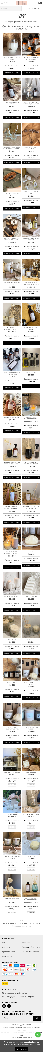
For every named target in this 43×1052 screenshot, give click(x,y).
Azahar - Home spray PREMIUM (31, 239)
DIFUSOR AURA (31, 639)
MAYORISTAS (7, 956)
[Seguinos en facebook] (9, 1006)
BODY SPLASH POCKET (12, 417)
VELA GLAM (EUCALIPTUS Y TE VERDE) (12, 728)
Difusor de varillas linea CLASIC (31, 58)
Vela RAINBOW (31, 596)
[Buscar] (18, 8)
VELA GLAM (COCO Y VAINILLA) (31, 683)
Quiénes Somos (8, 952)
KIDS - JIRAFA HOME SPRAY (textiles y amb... (31, 192)
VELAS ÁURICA (12, 682)
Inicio (4, 943)
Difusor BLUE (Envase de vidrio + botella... (31, 418)
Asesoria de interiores (30, 952)
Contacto (6, 947)
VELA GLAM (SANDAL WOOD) (31, 728)
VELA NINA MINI (31, 856)
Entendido (21, 1049)
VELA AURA (12, 639)
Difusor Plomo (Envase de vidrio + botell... (31, 283)
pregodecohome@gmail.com (17, 993)
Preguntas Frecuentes (31, 947)
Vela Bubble (31, 772)
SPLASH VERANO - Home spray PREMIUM (12, 507)
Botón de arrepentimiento (22, 1037)
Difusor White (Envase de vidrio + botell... (11, 328)
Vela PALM (31, 551)
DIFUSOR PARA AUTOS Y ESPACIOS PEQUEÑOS (11, 148)
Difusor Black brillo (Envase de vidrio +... (31, 463)
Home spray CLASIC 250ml (11, 103)
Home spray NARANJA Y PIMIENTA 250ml (12, 373)
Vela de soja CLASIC (12, 772)
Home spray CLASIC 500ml (31, 328)
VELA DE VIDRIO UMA (11, 856)
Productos (26, 943)
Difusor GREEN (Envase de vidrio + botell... (31, 899)
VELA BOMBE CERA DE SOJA (12, 58)
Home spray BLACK (31, 372)
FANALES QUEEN (12, 814)
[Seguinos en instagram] (4, 1006)
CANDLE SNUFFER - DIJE (12, 194)
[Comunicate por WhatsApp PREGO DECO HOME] (38, 1034)
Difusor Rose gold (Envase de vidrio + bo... (12, 239)
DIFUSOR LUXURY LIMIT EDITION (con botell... (31, 507)
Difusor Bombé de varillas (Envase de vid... (31, 103)
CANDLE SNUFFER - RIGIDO (31, 148)
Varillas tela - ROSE (31, 814)
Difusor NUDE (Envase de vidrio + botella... (11, 552)
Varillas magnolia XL (11, 899)
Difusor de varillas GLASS (12, 283)
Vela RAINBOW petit (12, 596)
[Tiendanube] (21, 1025)
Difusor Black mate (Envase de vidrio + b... (12, 463)
